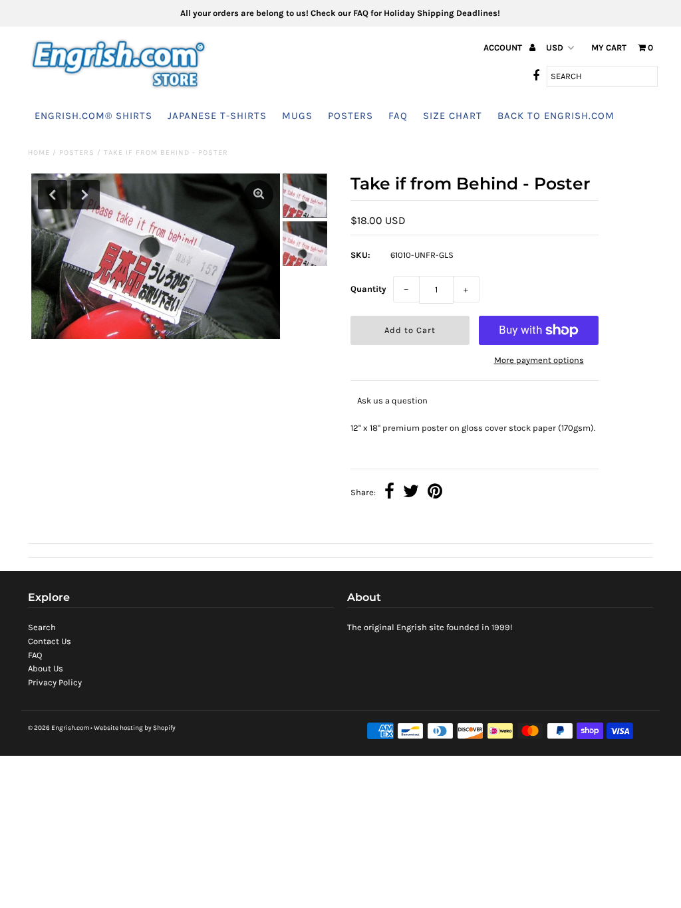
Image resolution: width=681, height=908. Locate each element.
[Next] (85, 194)
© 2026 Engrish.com (58, 728)
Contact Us (49, 641)
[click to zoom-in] (258, 194)
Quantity (368, 289)
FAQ (398, 116)
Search (42, 627)
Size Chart (452, 116)
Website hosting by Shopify (135, 728)
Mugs (297, 116)
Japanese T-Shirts (217, 116)
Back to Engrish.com (555, 116)
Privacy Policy (55, 682)
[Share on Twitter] (411, 493)
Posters (350, 116)
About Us (45, 668)
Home (39, 152)
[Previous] (52, 194)
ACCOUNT (503, 48)
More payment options (539, 360)
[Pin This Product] (435, 493)
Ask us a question (392, 400)
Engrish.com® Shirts (93, 116)
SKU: (360, 255)
